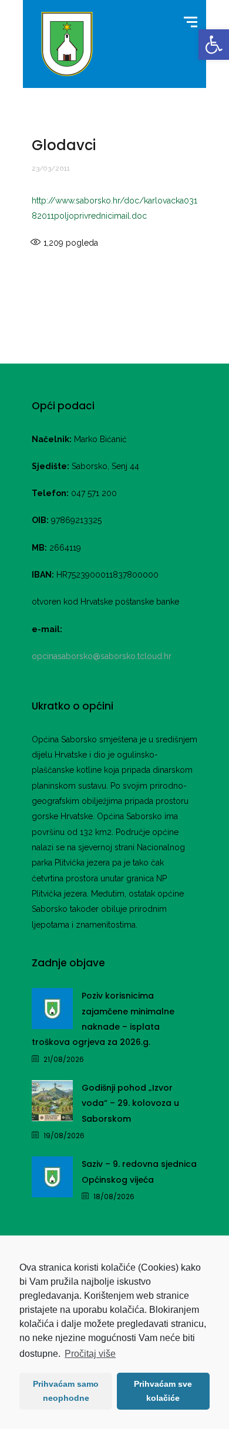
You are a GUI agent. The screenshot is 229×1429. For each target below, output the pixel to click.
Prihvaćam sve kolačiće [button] (163, 1391)
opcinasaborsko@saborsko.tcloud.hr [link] (101, 656)
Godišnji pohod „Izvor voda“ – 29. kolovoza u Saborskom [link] (130, 1103)
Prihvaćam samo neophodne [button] (66, 1391)
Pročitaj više (90, 1354)
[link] (213, 44)
